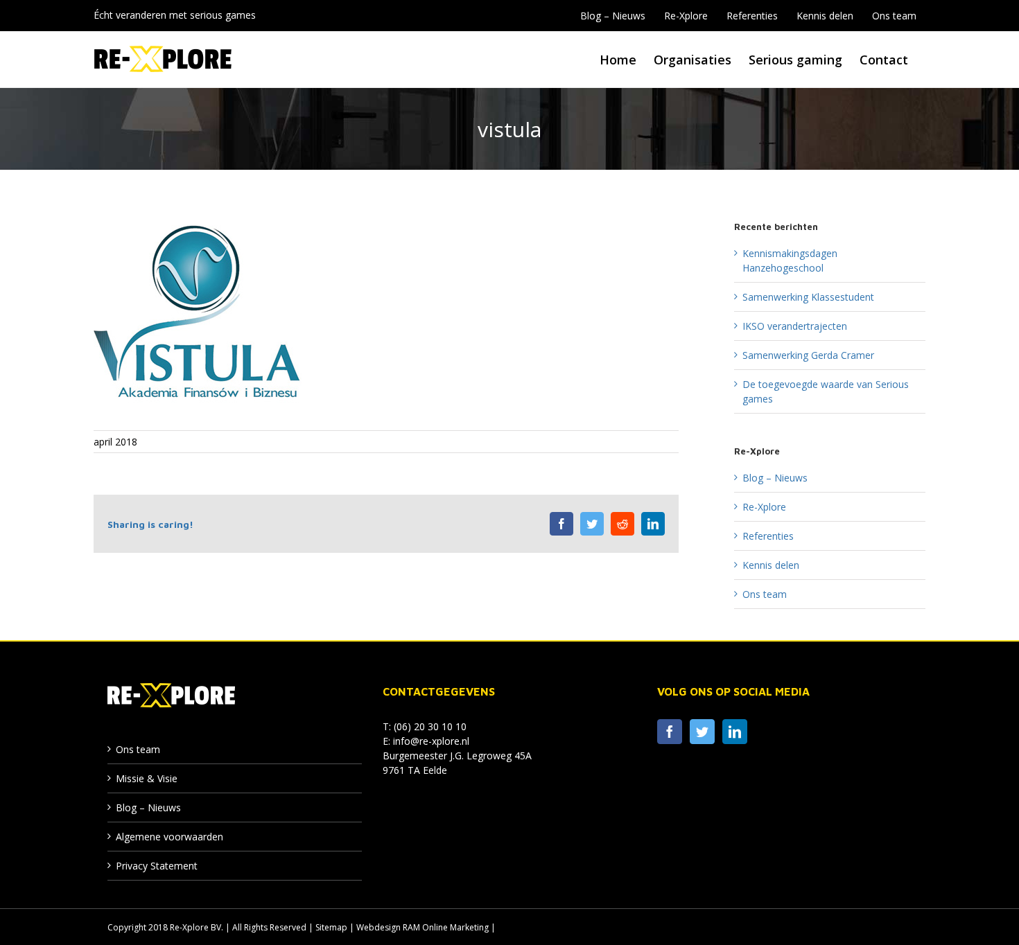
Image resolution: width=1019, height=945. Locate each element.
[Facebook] (669, 731)
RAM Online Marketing (446, 927)
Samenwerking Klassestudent (808, 296)
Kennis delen (770, 565)
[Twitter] (702, 731)
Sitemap (331, 927)
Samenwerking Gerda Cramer (808, 355)
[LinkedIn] (734, 731)
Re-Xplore (764, 506)
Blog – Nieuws (775, 477)
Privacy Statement (157, 865)
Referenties (768, 535)
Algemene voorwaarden (169, 836)
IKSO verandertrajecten (794, 326)
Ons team (764, 594)
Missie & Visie (146, 778)
